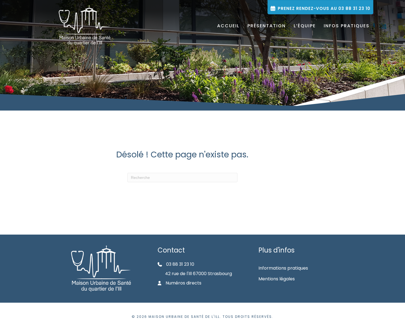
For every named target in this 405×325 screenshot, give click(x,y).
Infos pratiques (346, 26)
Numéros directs (183, 283)
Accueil (228, 26)
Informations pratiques (283, 268)
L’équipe (305, 26)
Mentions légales (276, 279)
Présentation (266, 26)
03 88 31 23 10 (180, 264)
